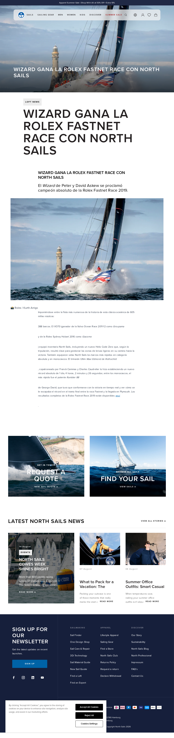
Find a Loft (76, 676)
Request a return (109, 669)
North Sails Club (109, 655)
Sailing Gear (106, 642)
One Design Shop (80, 642)
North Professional (141, 655)
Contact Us (137, 676)
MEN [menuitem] (60, 15)
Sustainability (138, 642)
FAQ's (134, 669)
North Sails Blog (140, 648)
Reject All (89, 715)
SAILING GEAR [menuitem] (46, 15)
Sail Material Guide (80, 662)
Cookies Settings (89, 723)
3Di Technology (78, 655)
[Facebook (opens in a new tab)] (14, 678)
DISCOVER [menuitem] (95, 15)
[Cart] (156, 15)
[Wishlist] (149, 15)
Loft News (32, 102)
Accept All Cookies (89, 707)
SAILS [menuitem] (30, 15)
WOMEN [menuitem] (71, 15)
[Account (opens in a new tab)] (143, 15)
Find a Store (107, 648)
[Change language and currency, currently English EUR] (135, 15)
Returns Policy (108, 662)
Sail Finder (76, 635)
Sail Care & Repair (80, 648)
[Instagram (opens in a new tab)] (24, 678)
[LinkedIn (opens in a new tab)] (33, 678)
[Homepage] (21, 15)
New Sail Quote (78, 669)
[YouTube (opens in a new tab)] (43, 678)
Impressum (137, 662)
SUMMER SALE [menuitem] (114, 15)
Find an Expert (78, 682)
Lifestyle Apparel (109, 635)
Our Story (136, 635)
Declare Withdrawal (110, 676)
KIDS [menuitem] (82, 15)
